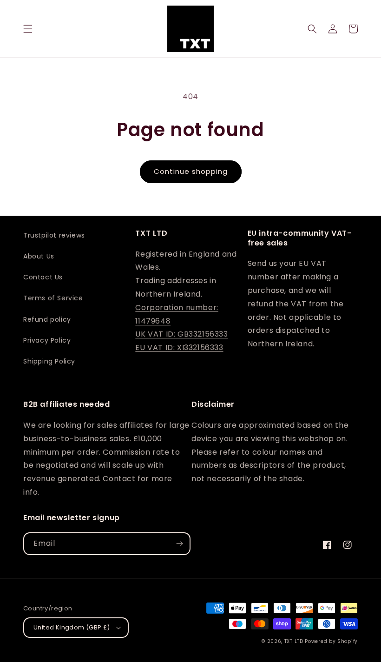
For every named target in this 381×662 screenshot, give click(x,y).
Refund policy (47, 319)
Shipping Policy (49, 361)
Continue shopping (191, 171)
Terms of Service (53, 298)
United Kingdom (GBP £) (71, 627)
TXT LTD (293, 641)
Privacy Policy (47, 340)
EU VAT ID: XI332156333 (179, 347)
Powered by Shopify (331, 641)
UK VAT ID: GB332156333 (181, 334)
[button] (28, 29)
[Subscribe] (179, 543)
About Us (38, 256)
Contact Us (43, 277)
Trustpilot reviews (54, 235)
